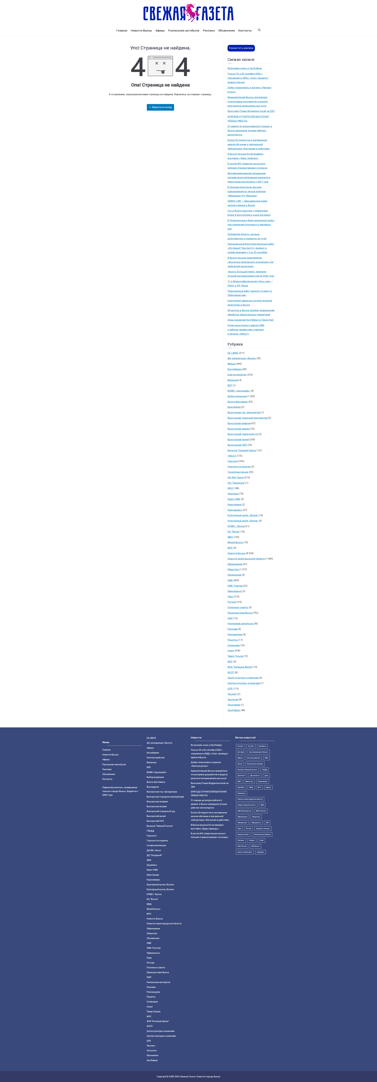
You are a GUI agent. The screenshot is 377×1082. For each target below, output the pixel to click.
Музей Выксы (235, 542)
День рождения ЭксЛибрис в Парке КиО (251, 320)
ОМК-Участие (235, 585)
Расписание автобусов (183, 30)
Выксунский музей (238, 439)
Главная (121, 30)
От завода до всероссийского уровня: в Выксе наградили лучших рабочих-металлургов (250, 130)
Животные (249, 781)
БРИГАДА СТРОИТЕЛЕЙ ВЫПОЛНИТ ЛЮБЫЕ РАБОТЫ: (248, 118)
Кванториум (234, 504)
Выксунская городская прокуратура (248, 418)
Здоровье (233, 493)
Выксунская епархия (239, 423)
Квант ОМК (234, 499)
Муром (268, 787)
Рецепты (233, 640)
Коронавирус (235, 510)
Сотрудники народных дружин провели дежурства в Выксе (250, 302)
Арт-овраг (241, 752)
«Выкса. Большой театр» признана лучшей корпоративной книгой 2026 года (251, 273)
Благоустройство (237, 374)
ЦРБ (230, 688)
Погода (232, 602)
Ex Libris (240, 746)
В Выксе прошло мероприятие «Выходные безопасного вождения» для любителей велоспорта (250, 262)
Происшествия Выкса (240, 612)
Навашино (241, 793)
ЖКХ (230, 488)
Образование (235, 564)
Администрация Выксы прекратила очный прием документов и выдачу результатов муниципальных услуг (248, 101)
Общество (233, 569)
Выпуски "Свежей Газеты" (242, 450)
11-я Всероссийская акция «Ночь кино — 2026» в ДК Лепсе (250, 283)
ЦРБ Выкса (255, 846)
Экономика (234, 704)
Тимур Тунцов (235, 656)
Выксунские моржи (239, 428)
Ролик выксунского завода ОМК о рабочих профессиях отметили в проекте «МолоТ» (246, 329)
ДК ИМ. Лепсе (236, 477)
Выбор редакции (237, 396)
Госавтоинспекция (238, 472)
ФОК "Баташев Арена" (240, 667)
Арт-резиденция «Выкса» (258, 752)
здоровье (260, 852)
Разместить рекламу (241, 48)
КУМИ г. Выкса (236, 526)
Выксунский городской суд (243, 434)
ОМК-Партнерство (244, 811)
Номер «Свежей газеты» (247, 805)
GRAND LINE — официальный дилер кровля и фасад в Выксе (247, 203)
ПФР (230, 618)
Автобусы (262, 746)
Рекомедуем (235, 634)
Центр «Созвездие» (245, 852)
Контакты (245, 30)
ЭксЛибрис (234, 710)
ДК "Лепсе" (242, 775)
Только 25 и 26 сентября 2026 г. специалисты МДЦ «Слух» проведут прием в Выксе (248, 78)
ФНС (230, 661)
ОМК (230, 580)
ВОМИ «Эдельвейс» (239, 390)
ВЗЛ (230, 385)
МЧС (230, 547)
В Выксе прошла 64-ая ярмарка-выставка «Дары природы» (246, 156)
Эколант (232, 694)
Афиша (160, 30)
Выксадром (234, 407)
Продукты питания (263, 828)
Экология (233, 699)
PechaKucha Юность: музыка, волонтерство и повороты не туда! (247, 236)
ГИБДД (232, 455)
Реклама (209, 30)
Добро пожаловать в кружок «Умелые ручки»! (249, 89)
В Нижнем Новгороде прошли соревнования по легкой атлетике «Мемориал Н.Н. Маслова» (247, 191)
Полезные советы (238, 607)
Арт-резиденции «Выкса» (242, 358)
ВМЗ (266, 758)
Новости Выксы (141, 30)
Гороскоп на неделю (239, 466)
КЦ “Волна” (234, 531)
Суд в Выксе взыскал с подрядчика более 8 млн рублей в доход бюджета (249, 212)
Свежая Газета (187, 1076)
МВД (230, 537)
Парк (230, 596)
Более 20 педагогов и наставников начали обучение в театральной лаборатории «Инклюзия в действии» (249, 144)
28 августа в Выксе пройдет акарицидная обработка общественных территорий (251, 312)
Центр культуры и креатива (243, 677)
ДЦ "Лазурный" (236, 483)
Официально (235, 591)
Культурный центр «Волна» (243, 515)
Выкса (240, 764)
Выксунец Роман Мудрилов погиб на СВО (251, 111)
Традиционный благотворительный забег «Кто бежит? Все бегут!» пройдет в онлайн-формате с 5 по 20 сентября (251, 248)
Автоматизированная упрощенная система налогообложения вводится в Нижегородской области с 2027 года (249, 177)
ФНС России (242, 846)
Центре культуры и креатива (244, 683)
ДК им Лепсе (255, 775)
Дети (266, 775)
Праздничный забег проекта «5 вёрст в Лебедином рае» (250, 293)
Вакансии (233, 380)
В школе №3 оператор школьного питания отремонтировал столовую (247, 165)
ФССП (231, 672)
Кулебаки (241, 787)
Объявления (226, 30)
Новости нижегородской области (246, 558)
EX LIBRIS (233, 353)
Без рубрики (235, 369)
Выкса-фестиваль (238, 401)
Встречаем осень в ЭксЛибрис (245, 68)
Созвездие (234, 645)
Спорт (231, 650)
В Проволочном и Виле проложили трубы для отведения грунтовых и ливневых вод (251, 224)
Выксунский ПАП (237, 445)
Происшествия (243, 834)
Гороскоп (233, 461)
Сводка (252, 840)
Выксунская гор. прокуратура (244, 412)
